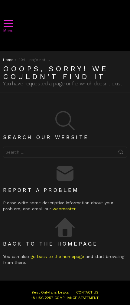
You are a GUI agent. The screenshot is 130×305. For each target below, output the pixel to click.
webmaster (64, 208)
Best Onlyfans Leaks (50, 292)
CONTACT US (87, 292)
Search (121, 153)
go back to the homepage (57, 256)
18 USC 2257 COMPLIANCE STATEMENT (65, 298)
